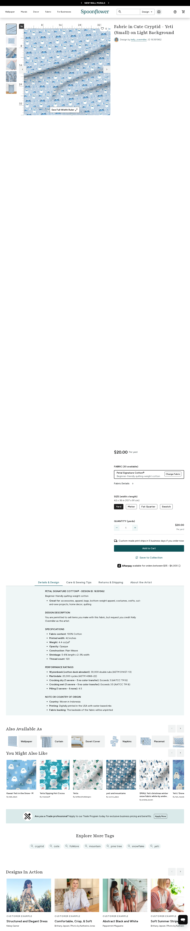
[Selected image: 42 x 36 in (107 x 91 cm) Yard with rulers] (11, 29)
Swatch (166, 506)
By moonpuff (45, 797)
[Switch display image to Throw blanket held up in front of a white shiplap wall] (11, 88)
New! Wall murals (94, 3)
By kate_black (12, 797)
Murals (24, 12)
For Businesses (64, 12)
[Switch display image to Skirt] (11, 64)
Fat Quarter (148, 506)
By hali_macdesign (180, 797)
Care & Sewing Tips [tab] (78, 582)
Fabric (48, 12)
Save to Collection (149, 557)
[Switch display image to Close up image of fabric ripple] (11, 76)
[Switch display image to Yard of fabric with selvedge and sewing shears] (11, 41)
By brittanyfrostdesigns (82, 797)
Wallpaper (10, 12)
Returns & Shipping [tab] (111, 582)
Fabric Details (124, 483)
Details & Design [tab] (48, 582)
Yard (118, 506)
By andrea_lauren (146, 800)
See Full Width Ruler (65, 110)
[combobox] (147, 12)
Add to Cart (149, 548)
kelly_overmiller (139, 39)
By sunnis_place (112, 797)
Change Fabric (173, 474)
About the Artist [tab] (141, 582)
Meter (131, 506)
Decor (36, 12)
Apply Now (160, 816)
